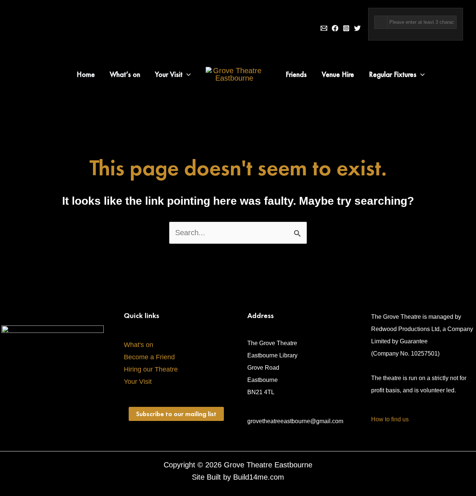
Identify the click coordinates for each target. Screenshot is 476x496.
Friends (296, 74)
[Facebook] (335, 28)
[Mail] (324, 28)
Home (86, 74)
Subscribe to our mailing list (176, 413)
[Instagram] (346, 28)
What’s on (125, 74)
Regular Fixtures (392, 74)
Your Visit (169, 74)
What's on (138, 345)
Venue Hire (338, 74)
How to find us (390, 419)
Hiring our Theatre (151, 369)
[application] (187, 74)
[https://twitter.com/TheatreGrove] (357, 28)
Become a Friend (149, 357)
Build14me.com (258, 477)
